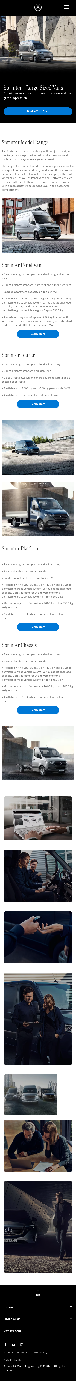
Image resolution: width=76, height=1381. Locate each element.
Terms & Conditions (15, 1352)
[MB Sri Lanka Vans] (38, 7)
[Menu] (66, 7)
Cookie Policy (39, 1352)
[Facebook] (6, 1345)
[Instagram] (21, 1345)
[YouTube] (13, 1345)
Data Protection (13, 1360)
